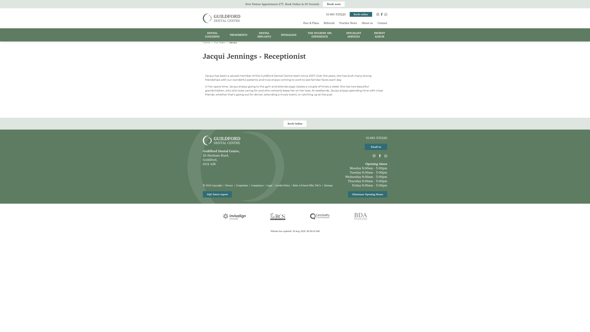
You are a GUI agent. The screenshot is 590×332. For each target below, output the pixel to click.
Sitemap (328, 185)
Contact (382, 23)
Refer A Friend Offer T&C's (307, 185)
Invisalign (288, 35)
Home (206, 42)
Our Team (219, 42)
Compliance (257, 185)
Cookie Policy (282, 185)
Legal (269, 185)
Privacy (229, 185)
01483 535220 (376, 138)
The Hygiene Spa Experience (320, 34)
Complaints (242, 185)
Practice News (348, 23)
